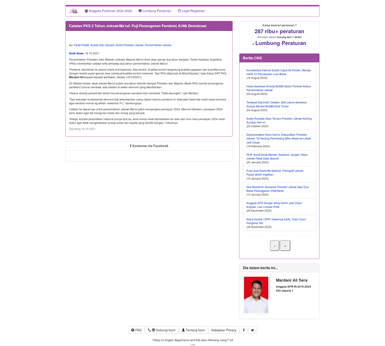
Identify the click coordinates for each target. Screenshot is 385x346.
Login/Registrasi (193, 10)
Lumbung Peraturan (156, 10)
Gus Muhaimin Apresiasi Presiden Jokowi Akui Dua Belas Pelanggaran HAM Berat (277, 188)
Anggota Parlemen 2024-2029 (110, 10)
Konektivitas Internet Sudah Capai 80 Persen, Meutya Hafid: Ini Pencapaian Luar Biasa (278, 72)
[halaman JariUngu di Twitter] (252, 330)
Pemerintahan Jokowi (158, 45)
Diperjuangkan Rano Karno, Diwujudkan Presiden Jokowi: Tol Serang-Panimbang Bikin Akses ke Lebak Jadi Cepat (278, 138)
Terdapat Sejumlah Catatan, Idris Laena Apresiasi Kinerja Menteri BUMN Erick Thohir (276, 104)
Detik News (76, 53)
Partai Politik (81, 45)
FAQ (137, 330)
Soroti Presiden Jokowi (129, 45)
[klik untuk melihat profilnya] (256, 294)
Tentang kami (195, 330)
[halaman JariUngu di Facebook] (244, 330)
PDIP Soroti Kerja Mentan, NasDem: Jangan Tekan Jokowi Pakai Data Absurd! (277, 156)
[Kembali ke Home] (73, 10)
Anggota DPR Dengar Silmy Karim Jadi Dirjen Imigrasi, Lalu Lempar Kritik (274, 205)
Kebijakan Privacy (223, 330)
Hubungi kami (165, 330)
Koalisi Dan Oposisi (102, 45)
